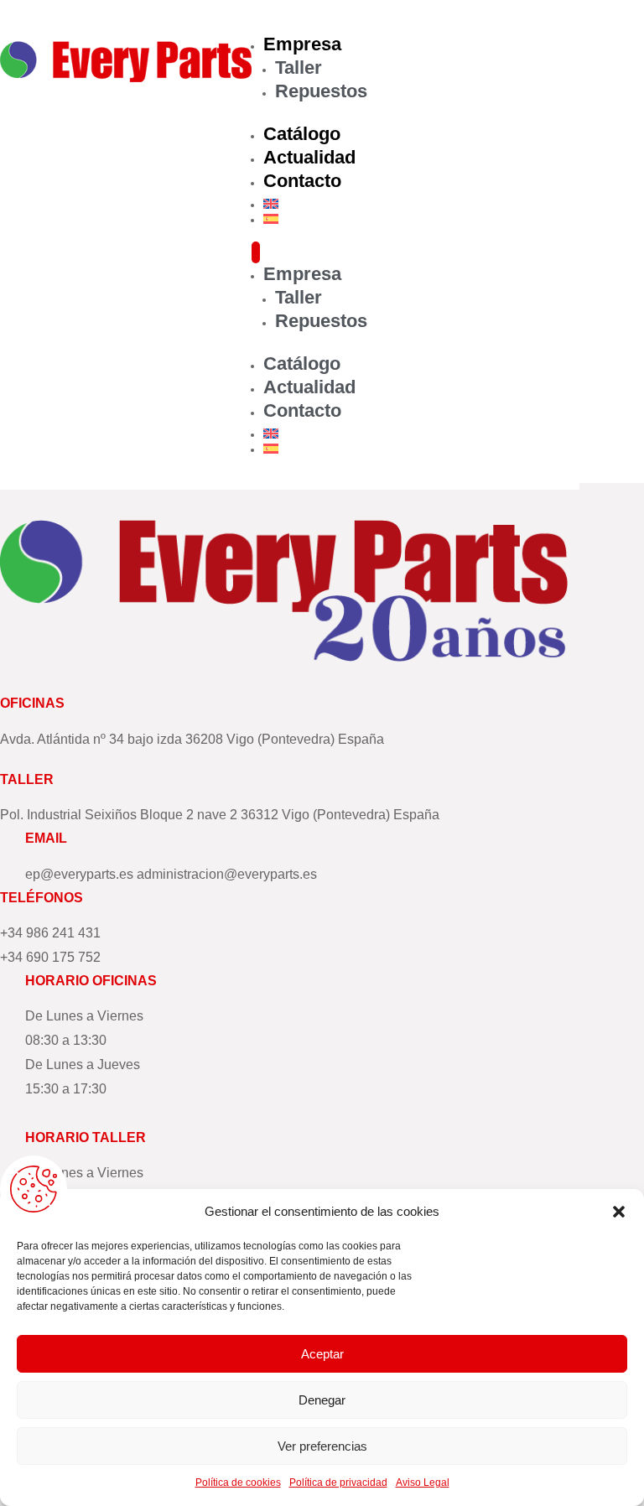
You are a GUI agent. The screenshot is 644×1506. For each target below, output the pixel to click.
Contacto (302, 180)
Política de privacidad (338, 1482)
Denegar (322, 1400)
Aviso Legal (422, 1482)
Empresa (302, 44)
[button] (618, 1211)
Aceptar (322, 1354)
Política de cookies (238, 1482)
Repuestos (321, 90)
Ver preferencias (322, 1446)
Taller (298, 67)
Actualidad (309, 157)
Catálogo (301, 133)
